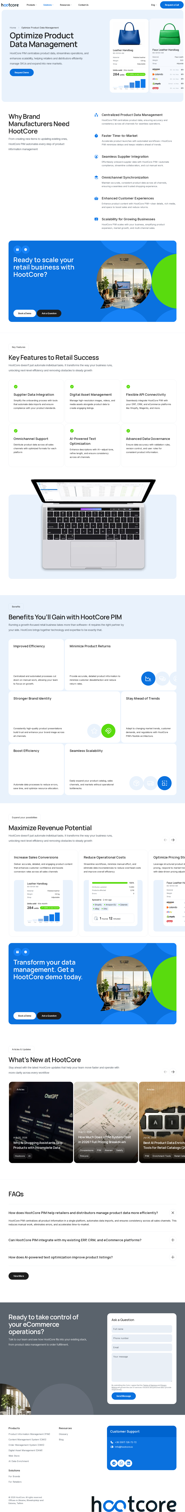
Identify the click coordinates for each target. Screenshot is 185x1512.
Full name (118, 1329)
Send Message (123, 1396)
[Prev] (165, 840)
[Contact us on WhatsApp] (121, 1463)
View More (18, 1276)
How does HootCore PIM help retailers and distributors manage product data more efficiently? (83, 1212)
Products (31, 5)
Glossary (63, 1434)
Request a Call (172, 5)
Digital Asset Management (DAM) (26, 1450)
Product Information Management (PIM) (29, 1434)
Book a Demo (24, 313)
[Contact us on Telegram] (114, 1463)
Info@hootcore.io (124, 1446)
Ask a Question (49, 313)
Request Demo (22, 72)
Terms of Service (150, 1385)
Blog (61, 1439)
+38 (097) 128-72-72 (126, 1442)
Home (13, 27)
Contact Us (83, 5)
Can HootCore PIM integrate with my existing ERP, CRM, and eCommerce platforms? (75, 1240)
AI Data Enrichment (19, 1461)
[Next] (172, 840)
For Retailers (15, 1481)
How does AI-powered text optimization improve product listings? (61, 1257)
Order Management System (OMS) (26, 1445)
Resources (65, 5)
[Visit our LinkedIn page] (128, 1463)
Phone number (121, 1338)
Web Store (14, 1455)
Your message (120, 1356)
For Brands (14, 1476)
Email (116, 1347)
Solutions (47, 5)
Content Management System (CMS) (27, 1439)
